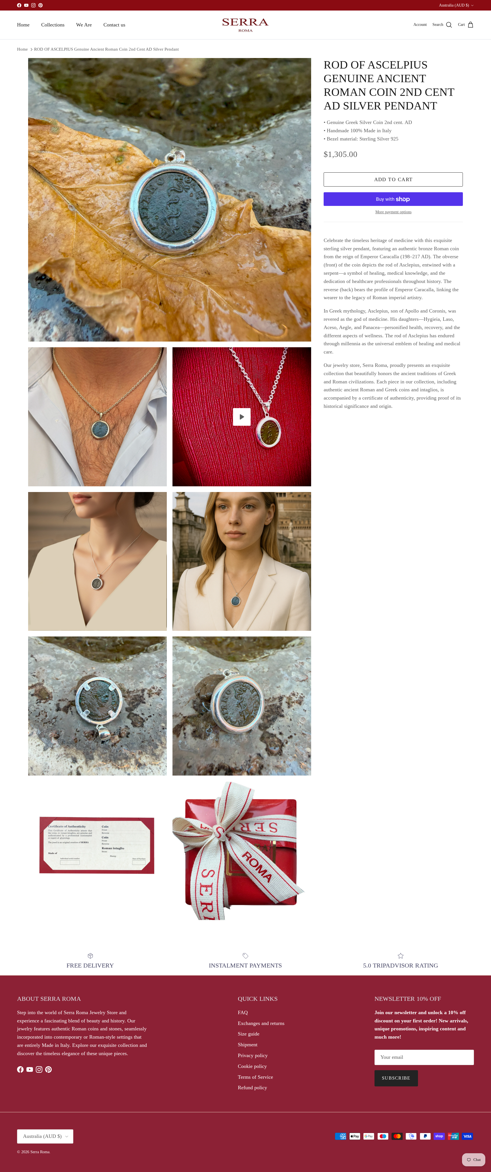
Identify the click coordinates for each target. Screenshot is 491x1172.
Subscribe (396, 1078)
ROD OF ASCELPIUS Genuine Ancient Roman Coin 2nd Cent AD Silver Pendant (106, 49)
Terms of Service (255, 1077)
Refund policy (252, 1087)
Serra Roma (39, 1152)
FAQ (243, 1012)
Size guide (248, 1034)
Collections (53, 25)
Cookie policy (252, 1066)
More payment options (393, 212)
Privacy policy (253, 1055)
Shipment (247, 1044)
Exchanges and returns (261, 1023)
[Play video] (242, 417)
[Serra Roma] (245, 25)
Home (23, 25)
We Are (84, 25)
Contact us (114, 25)
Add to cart (393, 180)
